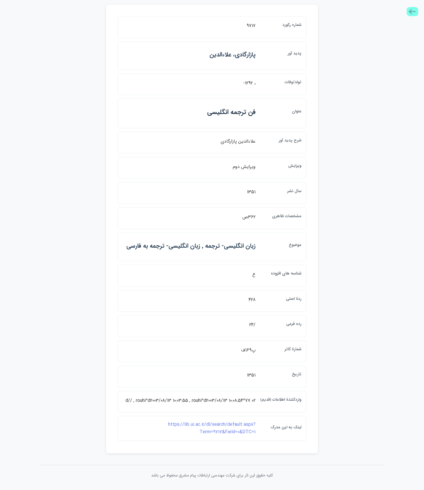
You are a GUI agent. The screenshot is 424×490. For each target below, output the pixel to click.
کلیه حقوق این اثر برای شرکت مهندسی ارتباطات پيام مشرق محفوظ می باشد (212, 475)
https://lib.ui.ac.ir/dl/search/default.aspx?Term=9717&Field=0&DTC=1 (212, 428)
